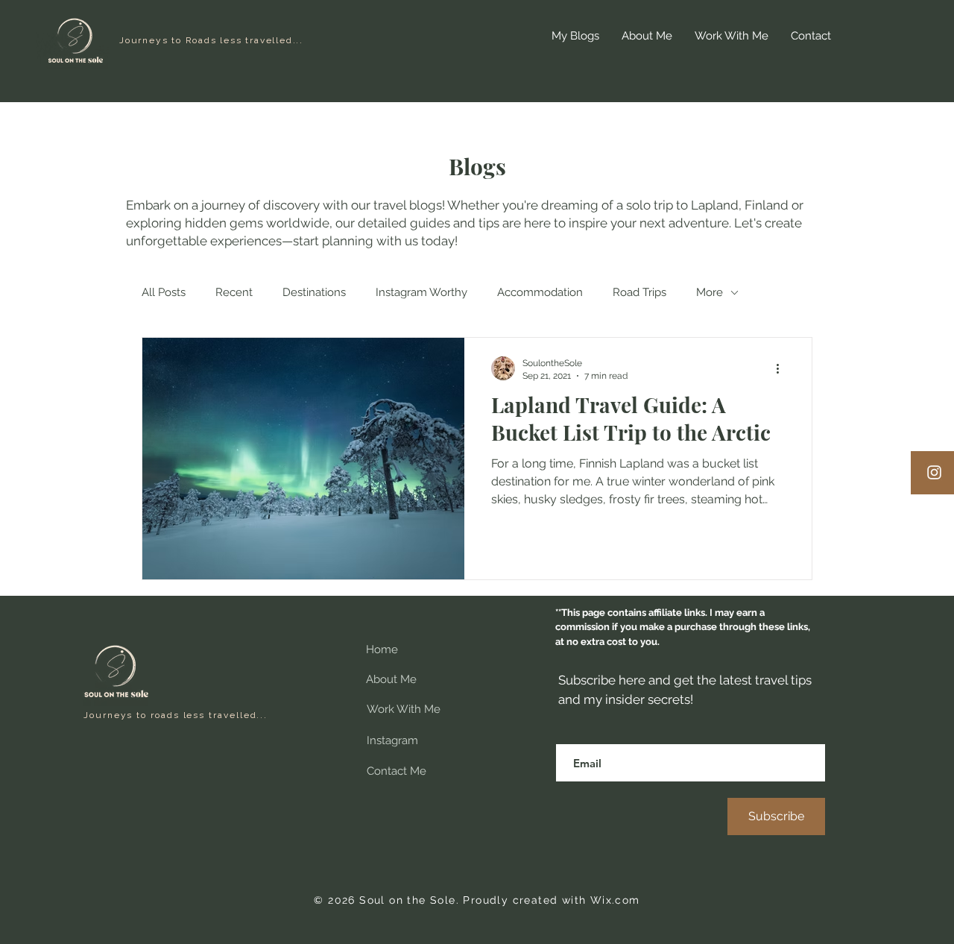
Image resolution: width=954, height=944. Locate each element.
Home (382, 649)
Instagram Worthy (421, 292)
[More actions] (783, 368)
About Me (391, 679)
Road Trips (639, 292)
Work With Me (403, 709)
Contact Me (396, 771)
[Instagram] (934, 472)
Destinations (314, 292)
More (709, 292)
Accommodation (540, 292)
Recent (234, 292)
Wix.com (615, 900)
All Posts (164, 292)
